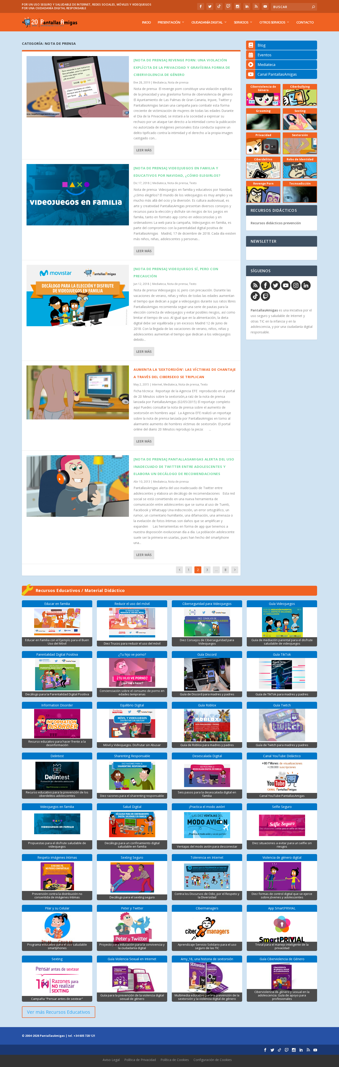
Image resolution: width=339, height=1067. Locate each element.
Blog (262, 45)
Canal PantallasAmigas (277, 74)
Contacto (305, 22)
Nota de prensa (178, 82)
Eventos (264, 54)
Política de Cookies (175, 1060)
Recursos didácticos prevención (276, 223)
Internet (157, 384)
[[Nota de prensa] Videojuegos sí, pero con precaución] (78, 295)
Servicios (241, 22)
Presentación (169, 22)
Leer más (144, 150)
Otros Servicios (272, 22)
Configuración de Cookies (212, 1060)
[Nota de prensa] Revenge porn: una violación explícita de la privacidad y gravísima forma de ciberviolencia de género (182, 67)
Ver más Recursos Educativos (58, 1012)
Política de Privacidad (140, 1060)
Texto (193, 183)
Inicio (146, 22)
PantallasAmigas (264, 310)
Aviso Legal (111, 1060)
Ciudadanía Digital (207, 22)
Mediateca (160, 82)
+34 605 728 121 (84, 1036)
